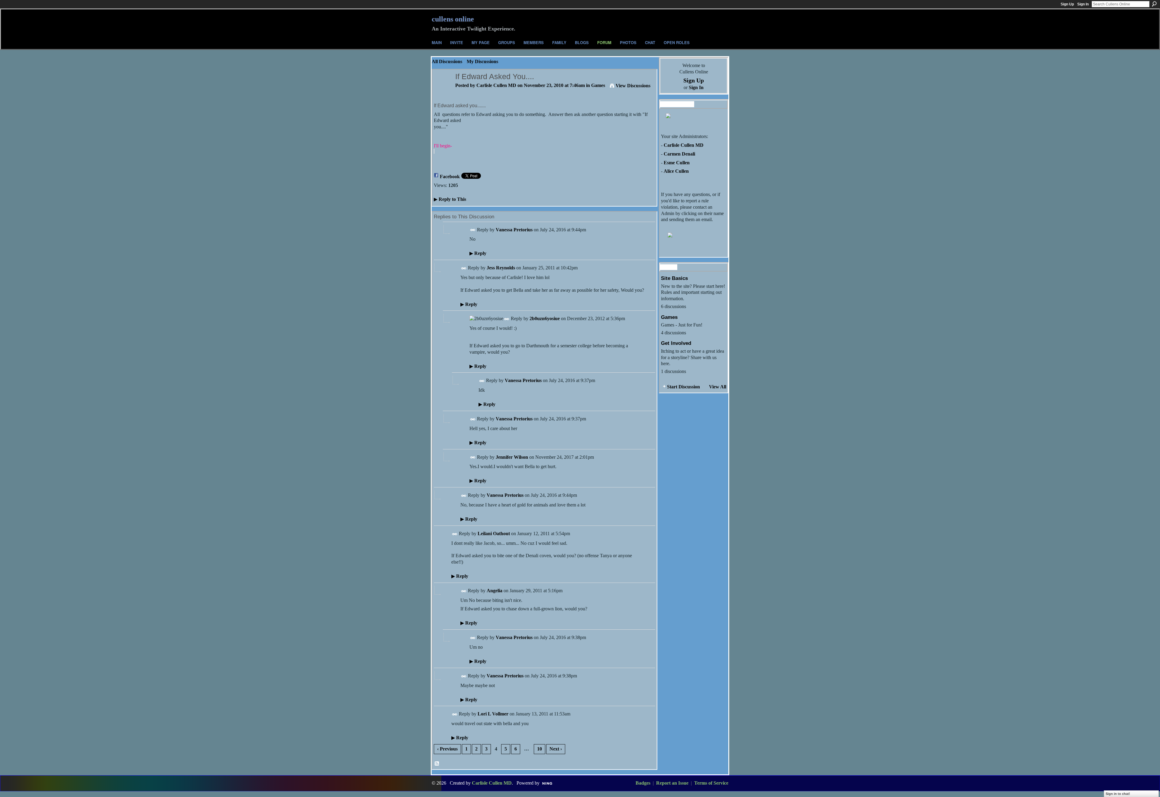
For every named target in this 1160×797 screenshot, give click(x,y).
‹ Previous (447, 748)
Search (1154, 4)
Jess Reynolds (501, 267)
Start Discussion (683, 386)
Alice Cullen (676, 171)
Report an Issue (672, 783)
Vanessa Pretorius (514, 229)
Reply (477, 253)
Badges (643, 783)
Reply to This (450, 199)
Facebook (450, 176)
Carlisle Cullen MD (496, 85)
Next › (555, 748)
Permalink (473, 230)
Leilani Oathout (494, 533)
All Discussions (447, 61)
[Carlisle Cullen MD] (442, 88)
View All (717, 386)
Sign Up (1067, 4)
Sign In (1083, 4)
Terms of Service (711, 783)
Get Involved (676, 343)
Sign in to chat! (1118, 793)
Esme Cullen (677, 162)
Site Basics (674, 278)
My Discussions (482, 61)
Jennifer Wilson (512, 457)
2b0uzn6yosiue (545, 318)
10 (539, 748)
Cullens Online (453, 19)
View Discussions (633, 85)
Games (598, 85)
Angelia (494, 590)
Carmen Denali (679, 153)
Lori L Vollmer (493, 713)
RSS (437, 763)
